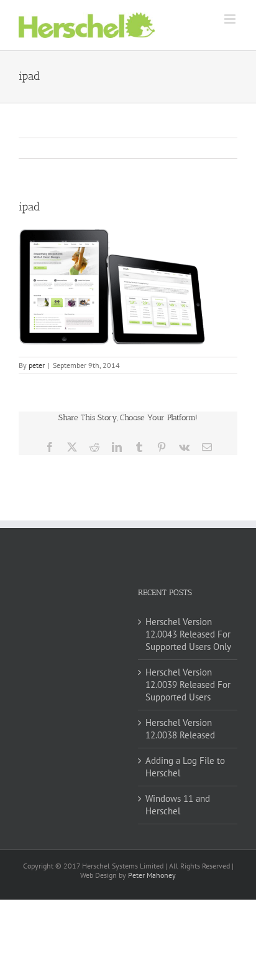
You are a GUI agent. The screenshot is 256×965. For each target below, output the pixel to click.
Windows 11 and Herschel (177, 805)
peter (37, 365)
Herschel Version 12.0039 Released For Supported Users (188, 684)
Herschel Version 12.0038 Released (180, 729)
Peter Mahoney (152, 875)
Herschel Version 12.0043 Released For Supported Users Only (188, 634)
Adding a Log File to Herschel (185, 767)
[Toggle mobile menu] (230, 19)
